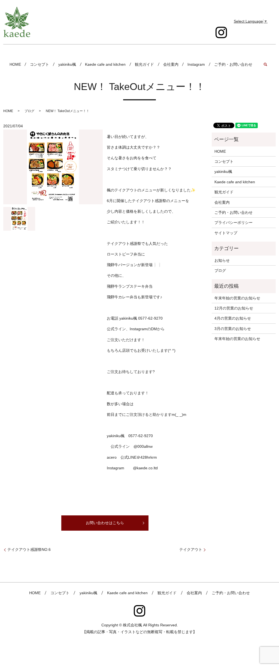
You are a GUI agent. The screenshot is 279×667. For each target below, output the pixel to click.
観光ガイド (144, 64)
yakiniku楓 (67, 64)
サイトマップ (225, 233)
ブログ (29, 111)
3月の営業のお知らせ (232, 328)
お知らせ (222, 260)
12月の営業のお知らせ (233, 308)
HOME (15, 64)
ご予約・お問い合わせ (233, 64)
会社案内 (170, 64)
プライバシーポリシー (233, 222)
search (265, 64)
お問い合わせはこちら (105, 523)
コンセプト (39, 64)
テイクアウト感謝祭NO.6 (29, 549)
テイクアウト (190, 549)
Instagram (196, 64)
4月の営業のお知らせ (232, 318)
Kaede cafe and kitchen (105, 64)
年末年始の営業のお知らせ (237, 298)
